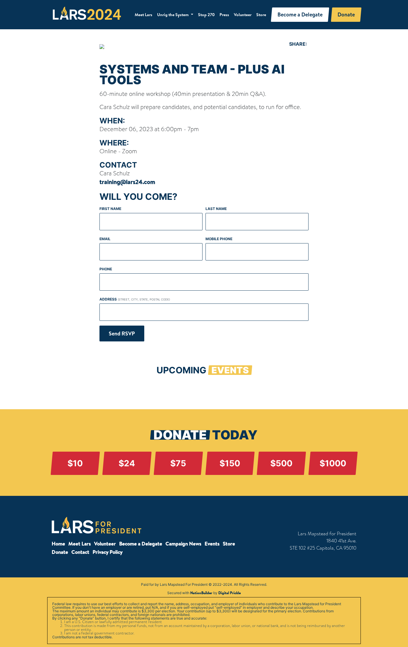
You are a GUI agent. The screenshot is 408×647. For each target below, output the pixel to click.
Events (212, 543)
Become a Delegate (140, 543)
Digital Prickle (229, 592)
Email (105, 239)
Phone (105, 269)
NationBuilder (201, 592)
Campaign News (183, 543)
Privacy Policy (107, 551)
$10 (75, 463)
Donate (60, 551)
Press (224, 15)
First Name (110, 208)
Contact (80, 551)
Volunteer (242, 15)
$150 (230, 463)
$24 (127, 463)
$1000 (333, 463)
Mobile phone (218, 239)
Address (134, 299)
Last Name (216, 208)
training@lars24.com (127, 182)
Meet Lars (143, 15)
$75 (178, 463)
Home (58, 543)
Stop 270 (206, 15)
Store (261, 15)
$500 (281, 463)
